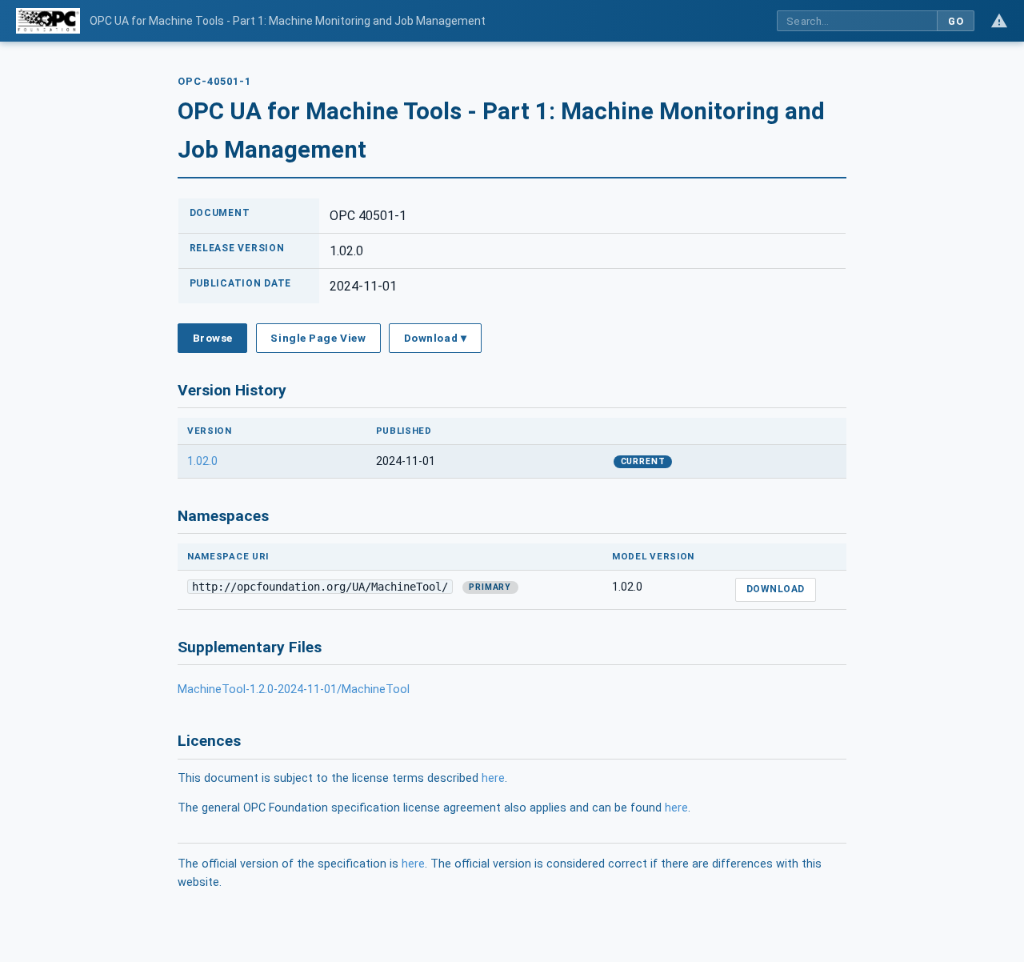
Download (775, 589)
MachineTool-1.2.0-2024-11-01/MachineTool (294, 689)
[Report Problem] (999, 21)
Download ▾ (435, 337)
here (493, 778)
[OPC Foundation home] (48, 21)
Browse (213, 337)
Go (955, 21)
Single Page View (318, 337)
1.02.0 (202, 461)
